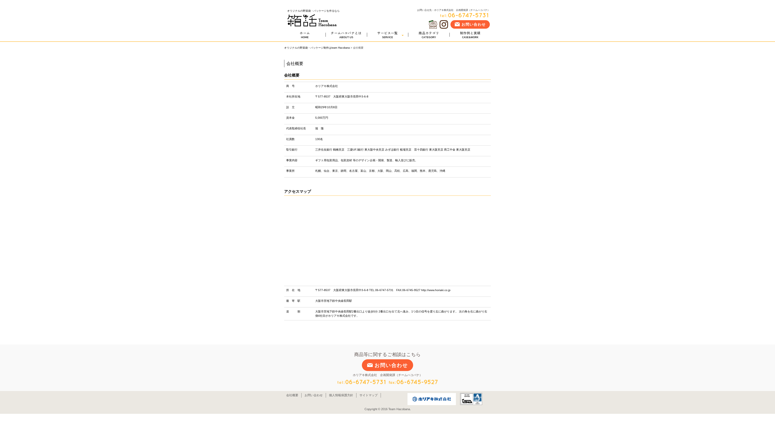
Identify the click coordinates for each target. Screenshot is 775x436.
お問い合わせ (474, 24)
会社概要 (292, 395)
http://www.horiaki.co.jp (435, 290)
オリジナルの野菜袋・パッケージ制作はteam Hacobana (317, 47)
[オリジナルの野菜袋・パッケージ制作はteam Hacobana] (312, 25)
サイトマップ (368, 395)
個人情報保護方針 (341, 395)
